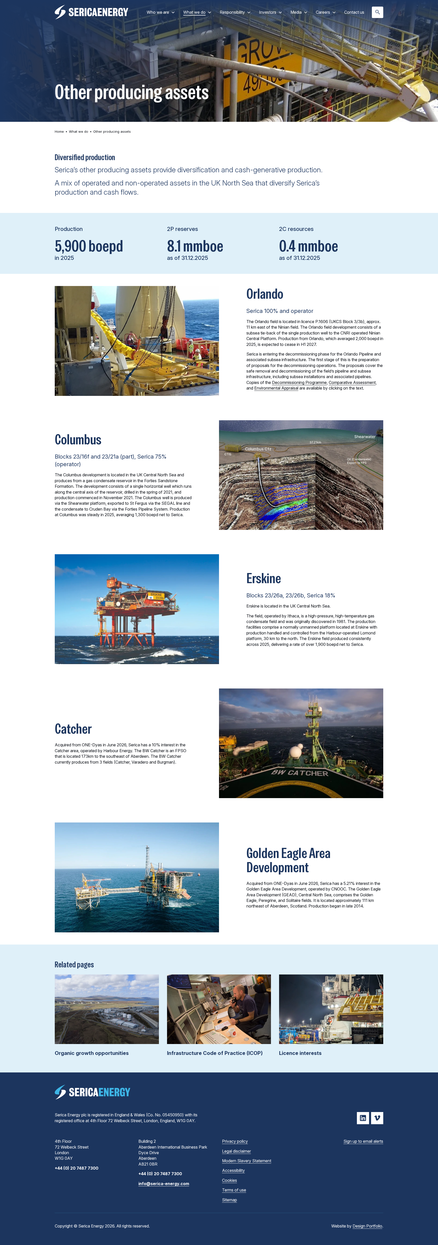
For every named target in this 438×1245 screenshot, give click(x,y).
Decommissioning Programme (299, 382)
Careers (323, 12)
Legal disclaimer (236, 1151)
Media (296, 12)
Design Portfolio (367, 1226)
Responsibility (232, 12)
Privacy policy (235, 1141)
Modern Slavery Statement (246, 1160)
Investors (267, 12)
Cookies (229, 1180)
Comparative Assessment (352, 382)
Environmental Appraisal (276, 388)
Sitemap (229, 1199)
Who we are (158, 12)
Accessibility (233, 1170)
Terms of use (234, 1189)
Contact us (354, 12)
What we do (194, 12)
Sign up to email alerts (363, 1141)
